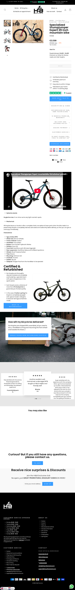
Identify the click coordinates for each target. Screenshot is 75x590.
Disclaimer (44, 532)
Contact (59, 11)
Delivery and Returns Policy (60, 122)
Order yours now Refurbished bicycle (28, 335)
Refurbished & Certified (47, 526)
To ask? (37, 463)
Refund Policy (10, 562)
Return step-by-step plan (12, 564)
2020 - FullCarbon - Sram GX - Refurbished (59, 21)
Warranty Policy (10, 557)
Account (43, 523)
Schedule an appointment (22, 11)
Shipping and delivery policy (13, 555)
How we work (51, 11)
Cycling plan (44, 536)
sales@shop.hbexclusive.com (14, 571)
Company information (47, 528)
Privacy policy (44, 534)
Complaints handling (11, 560)
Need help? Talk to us (60, 98)
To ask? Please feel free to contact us (60, 137)
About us (54, 8)
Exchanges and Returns (12, 559)
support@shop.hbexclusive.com (14, 573)
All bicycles (24, 8)
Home (16, 8)
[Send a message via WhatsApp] (71, 586)
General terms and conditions (14, 553)
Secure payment (60, 127)
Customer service (60, 132)
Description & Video (60, 105)
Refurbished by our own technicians (60, 110)
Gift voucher (44, 530)
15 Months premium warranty (60, 116)
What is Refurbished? (15, 305)
